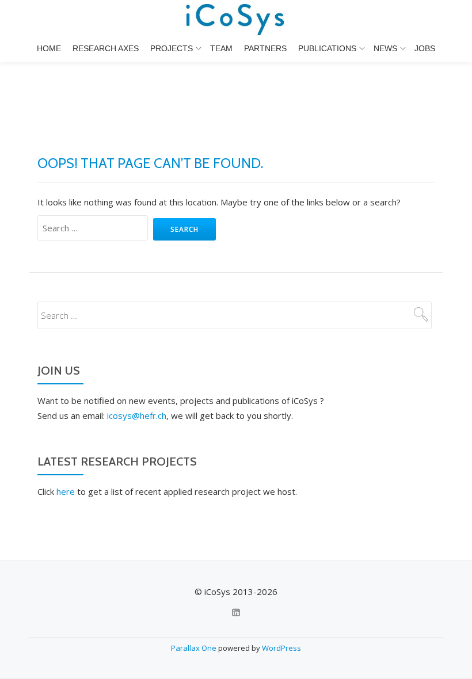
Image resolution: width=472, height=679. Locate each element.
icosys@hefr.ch (136, 415)
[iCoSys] (236, 20)
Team (221, 48)
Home (49, 48)
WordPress (281, 648)
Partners (265, 48)
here (65, 491)
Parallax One (194, 648)
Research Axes (106, 48)
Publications (327, 48)
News (385, 48)
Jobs (424, 48)
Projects (171, 48)
